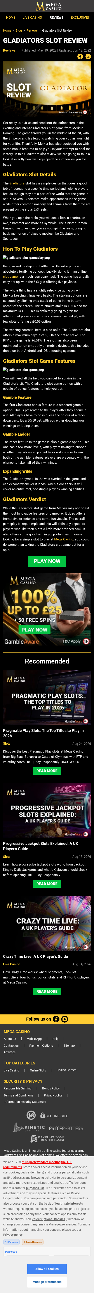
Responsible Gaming (17, 1088)
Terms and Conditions (18, 1095)
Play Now (47, 561)
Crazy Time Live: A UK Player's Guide (35, 956)
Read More (47, 771)
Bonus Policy (51, 1088)
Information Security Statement (25, 1102)
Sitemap (69, 1046)
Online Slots (38, 1070)
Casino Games (66, 1070)
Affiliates (10, 1052)
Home (10, 18)
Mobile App (34, 1039)
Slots (6, 744)
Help (55, 1039)
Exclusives (80, 18)
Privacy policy (53, 1095)
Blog (19, 30)
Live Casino (32, 18)
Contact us (11, 1046)
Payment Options (41, 1046)
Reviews (56, 18)
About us (10, 1039)
